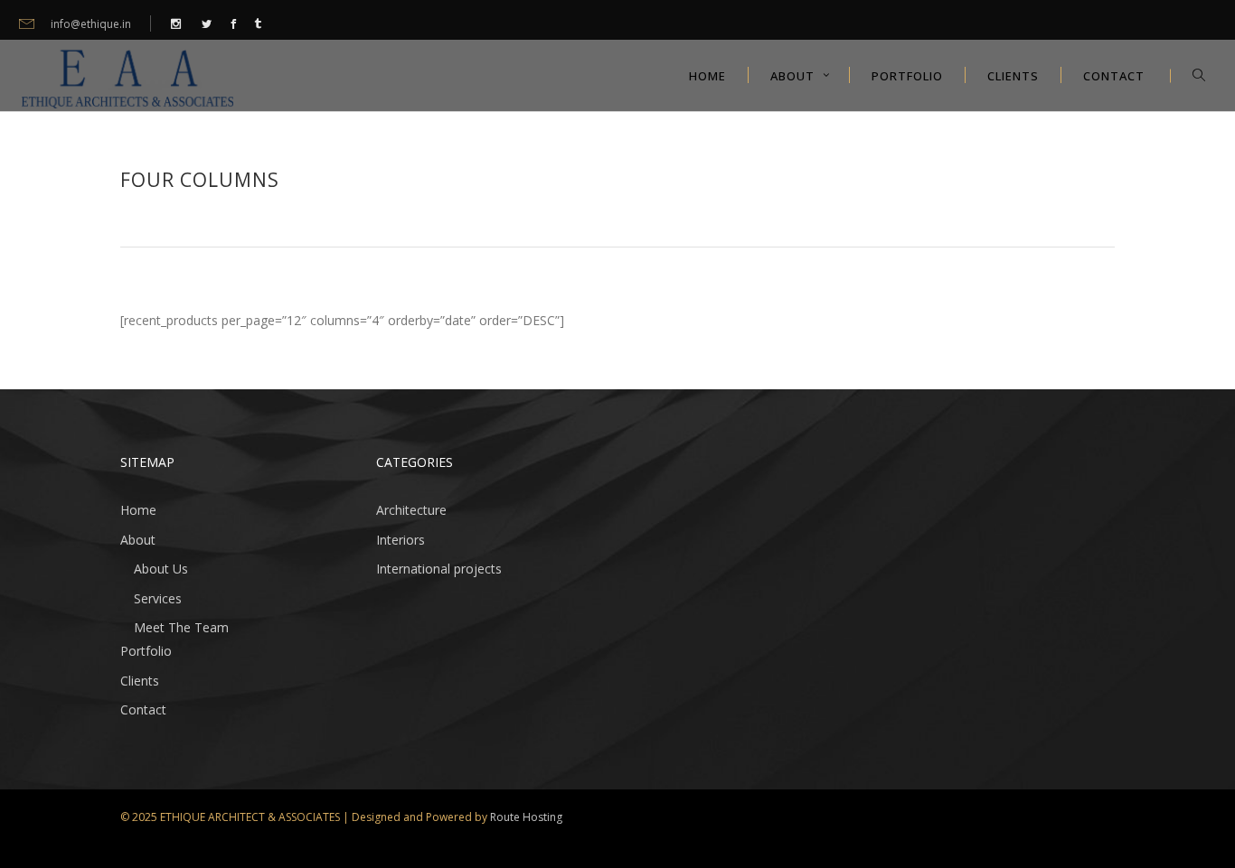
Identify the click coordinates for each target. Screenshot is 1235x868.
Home (138, 509)
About (138, 539)
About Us (161, 568)
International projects (439, 568)
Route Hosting (526, 817)
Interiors (400, 539)
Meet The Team (181, 627)
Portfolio (146, 650)
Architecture (411, 509)
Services (158, 598)
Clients (139, 680)
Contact (143, 709)
